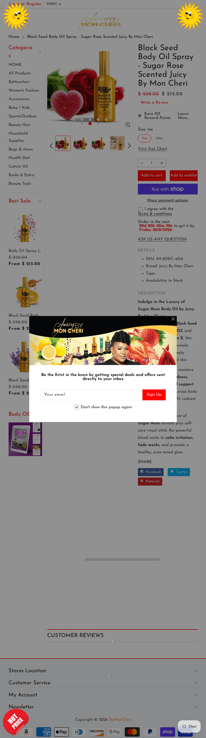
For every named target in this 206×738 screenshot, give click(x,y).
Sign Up (154, 395)
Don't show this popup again (106, 407)
